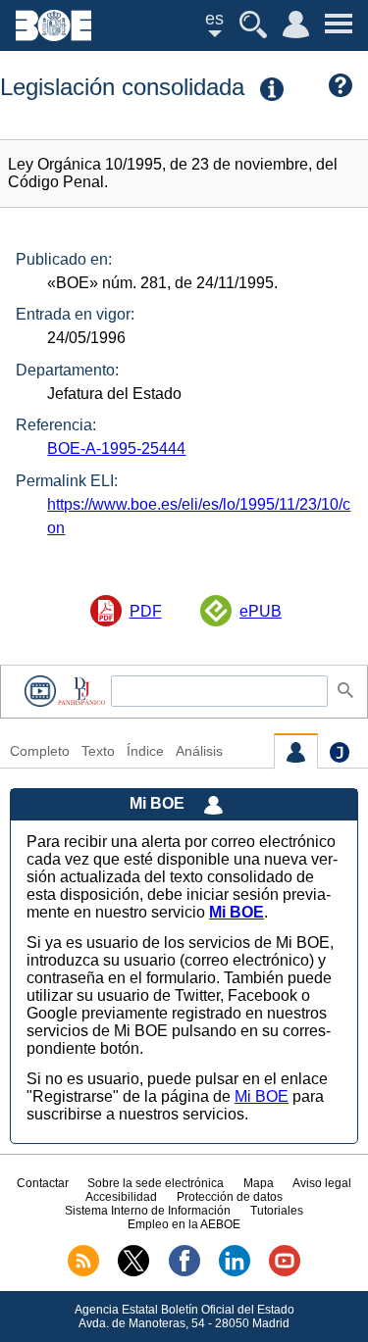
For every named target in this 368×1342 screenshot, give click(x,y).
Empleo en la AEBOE (184, 1224)
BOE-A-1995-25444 (116, 448)
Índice (145, 751)
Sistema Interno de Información (148, 1211)
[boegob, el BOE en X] (133, 1272)
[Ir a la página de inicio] (53, 35)
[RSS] (83, 1272)
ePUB (260, 611)
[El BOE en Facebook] (184, 1272)
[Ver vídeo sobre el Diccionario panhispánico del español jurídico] (40, 690)
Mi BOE (262, 1096)
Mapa (258, 1183)
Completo (40, 751)
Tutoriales (276, 1211)
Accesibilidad (121, 1197)
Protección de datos (230, 1197)
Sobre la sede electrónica (155, 1183)
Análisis (199, 751)
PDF (146, 611)
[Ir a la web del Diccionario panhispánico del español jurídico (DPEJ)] (81, 690)
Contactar (43, 1183)
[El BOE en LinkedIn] (234, 1272)
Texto (98, 751)
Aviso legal (321, 1183)
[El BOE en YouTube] (284, 1272)
